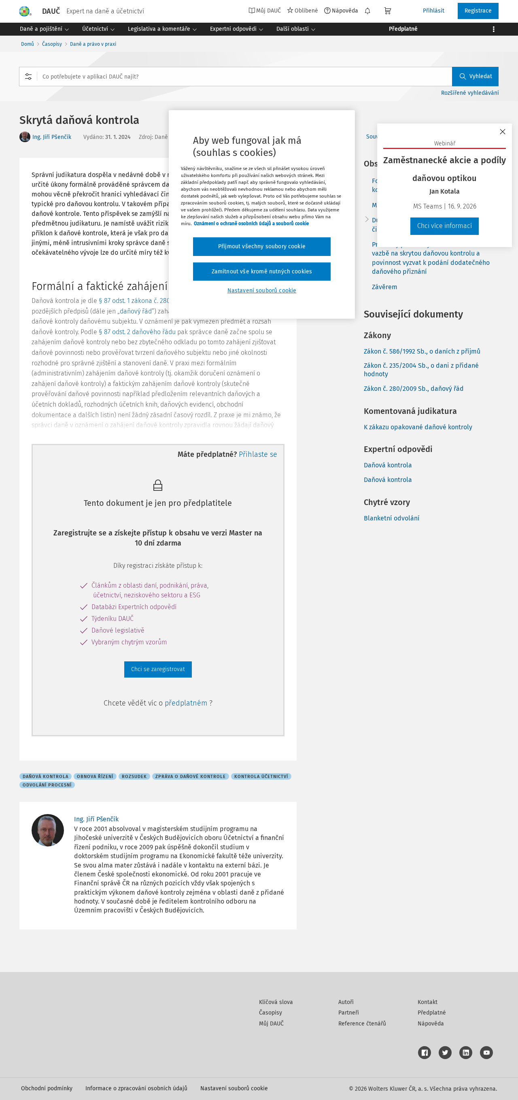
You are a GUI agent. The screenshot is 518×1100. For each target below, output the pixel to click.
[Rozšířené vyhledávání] (28, 76)
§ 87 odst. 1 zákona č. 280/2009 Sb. (148, 301)
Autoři (346, 1002)
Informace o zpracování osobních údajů (136, 1088)
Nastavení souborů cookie (234, 1088)
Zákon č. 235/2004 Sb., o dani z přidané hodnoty (421, 370)
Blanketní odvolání (392, 518)
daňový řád (136, 311)
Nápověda (345, 10)
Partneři (348, 1012)
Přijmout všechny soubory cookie (262, 246)
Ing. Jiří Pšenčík (51, 137)
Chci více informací (444, 226)
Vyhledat (480, 76)
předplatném (187, 703)
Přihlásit (433, 10)
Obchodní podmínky (46, 1088)
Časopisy (52, 44)
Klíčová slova (276, 1002)
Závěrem (384, 287)
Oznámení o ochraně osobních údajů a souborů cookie (251, 223)
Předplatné (432, 1012)
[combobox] (259, 76)
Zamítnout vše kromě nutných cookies (262, 271)
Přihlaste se (258, 454)
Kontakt (427, 1002)
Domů (27, 44)
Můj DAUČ (271, 1023)
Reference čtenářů (362, 1023)
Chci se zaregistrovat (158, 669)
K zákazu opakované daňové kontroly (418, 427)
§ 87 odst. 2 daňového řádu (137, 332)
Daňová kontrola (388, 465)
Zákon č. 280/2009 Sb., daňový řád (414, 388)
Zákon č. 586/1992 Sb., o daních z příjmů (422, 351)
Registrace (478, 10)
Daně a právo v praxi (93, 44)
